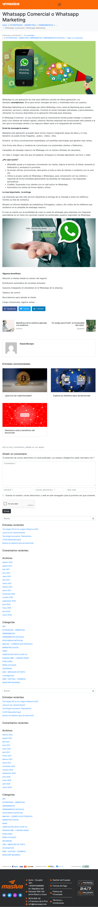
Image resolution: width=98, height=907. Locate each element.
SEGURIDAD (7, 668)
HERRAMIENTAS (36, 38)
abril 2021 (6, 580)
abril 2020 (6, 611)
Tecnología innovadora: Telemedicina (16, 536)
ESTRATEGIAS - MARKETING (17, 38)
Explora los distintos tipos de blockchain (18, 543)
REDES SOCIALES (9, 665)
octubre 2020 (7, 597)
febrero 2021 (7, 587)
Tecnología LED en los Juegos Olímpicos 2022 (20, 529)
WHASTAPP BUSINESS (11, 682)
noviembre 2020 (8, 594)
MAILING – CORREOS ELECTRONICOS (17, 644)
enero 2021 (6, 590)
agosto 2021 (7, 566)
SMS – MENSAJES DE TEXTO (13, 672)
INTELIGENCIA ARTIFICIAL (12, 640)
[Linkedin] (20, 895)
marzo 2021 (7, 583)
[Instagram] (15, 895)
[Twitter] (10, 895)
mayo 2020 (6, 608)
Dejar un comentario (75, 38)
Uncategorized (8, 675)
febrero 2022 (7, 562)
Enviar (6, 511)
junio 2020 (6, 604)
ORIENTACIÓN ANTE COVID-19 (14, 654)
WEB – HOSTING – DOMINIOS (14, 679)
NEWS (4, 651)
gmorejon (31, 35)
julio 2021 (6, 569)
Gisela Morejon (27, 344)
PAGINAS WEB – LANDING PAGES (15, 658)
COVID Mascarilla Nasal (11, 540)
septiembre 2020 (9, 601)
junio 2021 (6, 573)
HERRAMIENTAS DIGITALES (54, 38)
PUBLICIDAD (7, 661)
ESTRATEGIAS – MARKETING (13, 630)
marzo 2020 (7, 615)
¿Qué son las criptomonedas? (13, 533)
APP (4, 626)
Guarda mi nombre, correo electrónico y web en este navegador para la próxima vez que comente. (50, 495)
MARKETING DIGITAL (10, 647)
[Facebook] (4, 895)
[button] (59, 4)
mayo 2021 (6, 576)
